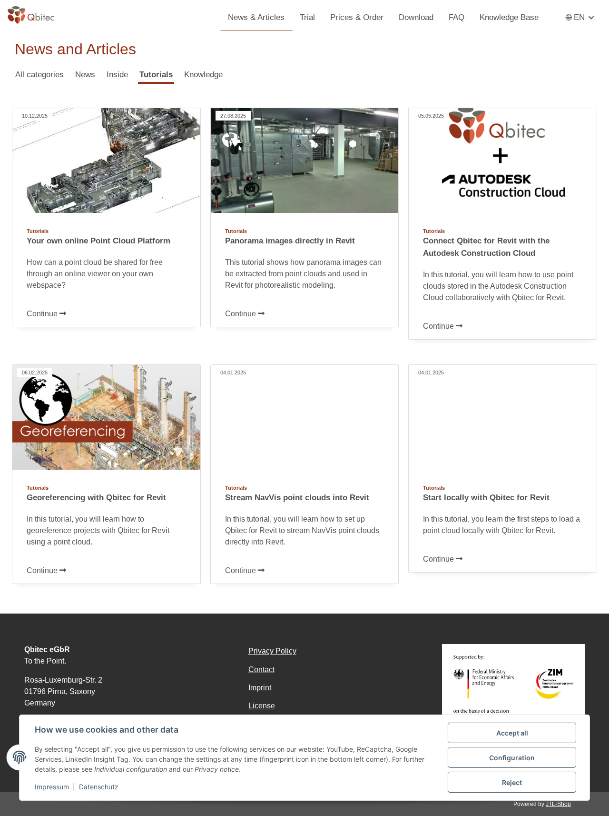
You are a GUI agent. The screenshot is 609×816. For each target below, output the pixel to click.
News (85, 74)
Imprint (259, 688)
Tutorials (156, 74)
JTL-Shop (558, 804)
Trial (307, 17)
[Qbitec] (31, 14)
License (261, 706)
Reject (512, 782)
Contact (261, 669)
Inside (117, 74)
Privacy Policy (272, 651)
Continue (43, 314)
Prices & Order (356, 17)
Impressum (52, 787)
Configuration (512, 758)
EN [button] (579, 17)
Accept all (512, 733)
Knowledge (203, 74)
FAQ (456, 17)
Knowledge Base (509, 17)
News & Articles (256, 17)
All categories (39, 74)
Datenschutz (98, 787)
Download (416, 17)
